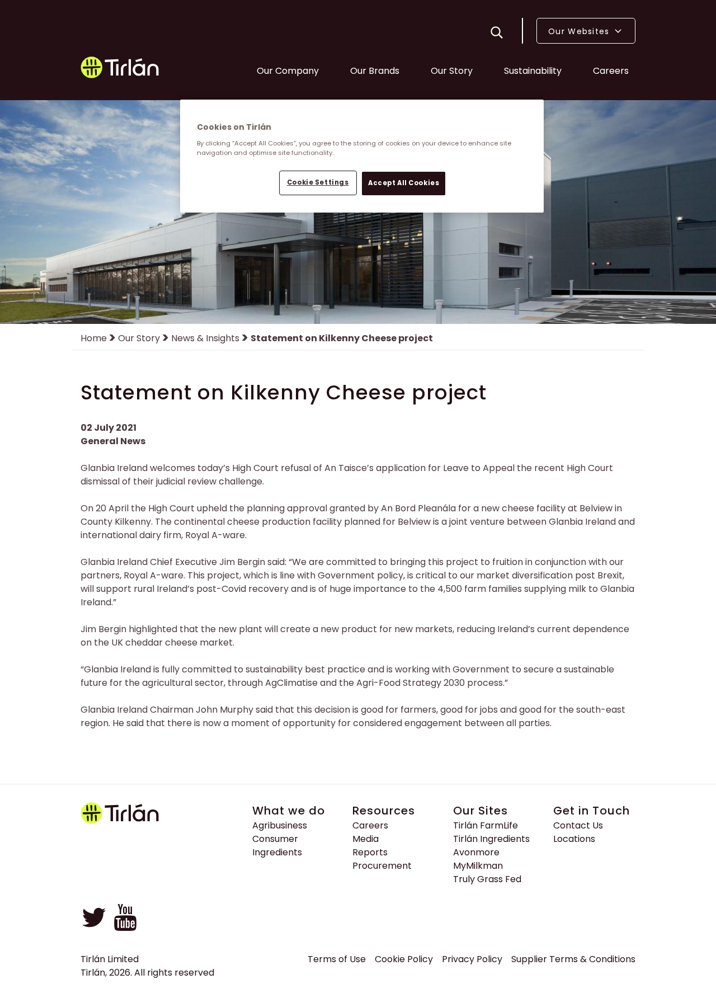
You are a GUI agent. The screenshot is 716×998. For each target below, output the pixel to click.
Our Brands (374, 70)
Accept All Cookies (403, 182)
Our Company (288, 70)
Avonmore (476, 852)
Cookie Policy (404, 959)
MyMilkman (478, 865)
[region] (362, 156)
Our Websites (580, 31)
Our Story (452, 70)
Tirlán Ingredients (491, 838)
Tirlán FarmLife (485, 825)
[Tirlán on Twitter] (94, 927)
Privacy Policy (472, 959)
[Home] (121, 69)
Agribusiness (279, 825)
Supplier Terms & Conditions (573, 959)
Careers (611, 70)
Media (365, 838)
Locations (574, 838)
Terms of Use (337, 959)
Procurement (382, 865)
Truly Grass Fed (487, 879)
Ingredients (277, 852)
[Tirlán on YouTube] (125, 927)
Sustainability (533, 70)
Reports (370, 852)
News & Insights (205, 338)
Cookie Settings (318, 182)
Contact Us (578, 825)
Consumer (275, 838)
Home (94, 338)
